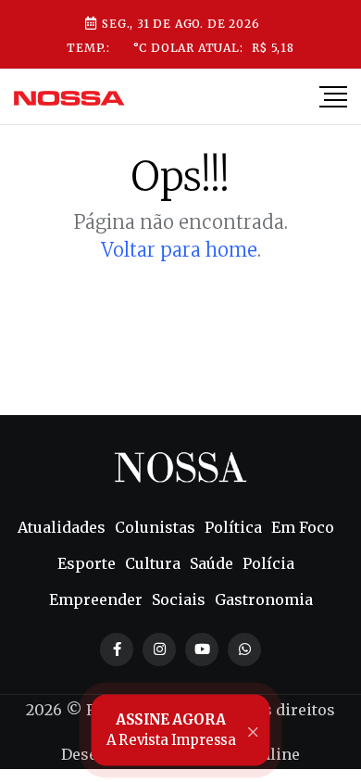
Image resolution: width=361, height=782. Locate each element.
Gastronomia (264, 599)
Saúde (211, 563)
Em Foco (302, 527)
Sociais (178, 599)
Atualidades (62, 527)
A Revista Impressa (170, 730)
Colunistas (155, 527)
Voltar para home (179, 249)
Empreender (96, 599)
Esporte (86, 563)
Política (233, 527)
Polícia (268, 563)
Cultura (152, 563)
